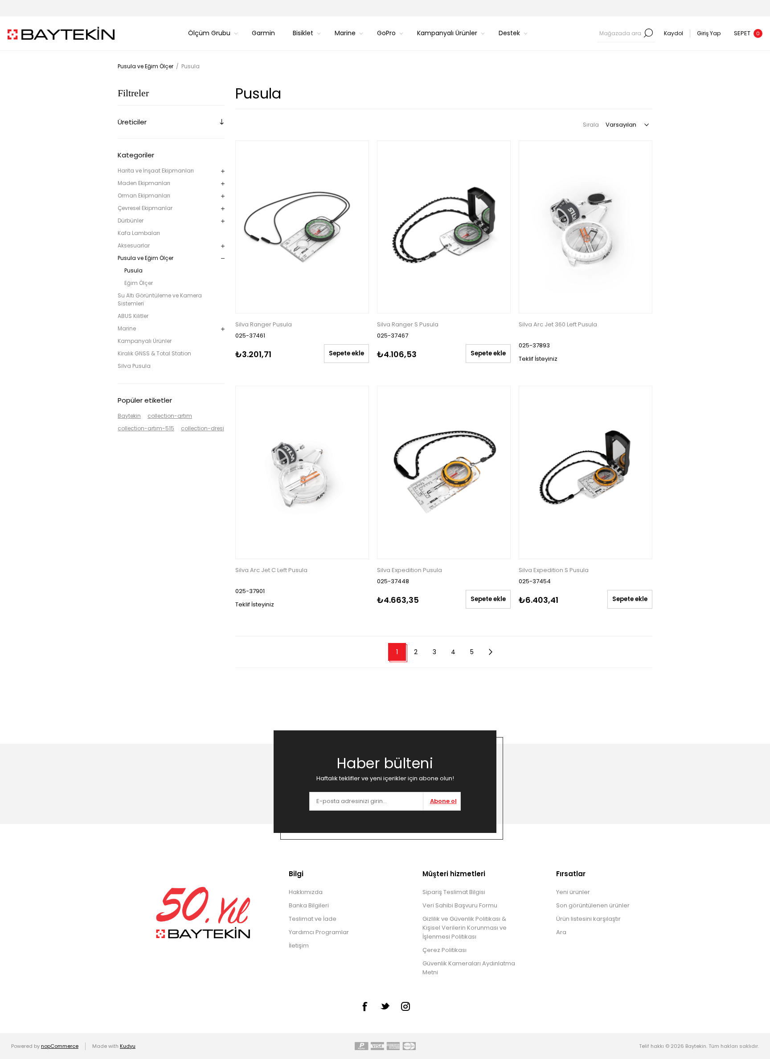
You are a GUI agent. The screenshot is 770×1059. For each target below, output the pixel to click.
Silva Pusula (134, 366)
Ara (648, 33)
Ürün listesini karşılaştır (588, 919)
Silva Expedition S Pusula (554, 570)
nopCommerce (59, 1046)
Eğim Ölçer (138, 283)
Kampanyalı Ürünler (145, 341)
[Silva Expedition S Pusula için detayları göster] (585, 472)
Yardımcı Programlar (319, 932)
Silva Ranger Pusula (263, 324)
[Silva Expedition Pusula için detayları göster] (443, 472)
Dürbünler (130, 220)
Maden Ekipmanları (144, 183)
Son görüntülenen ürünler (593, 905)
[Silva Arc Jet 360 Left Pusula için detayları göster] (585, 227)
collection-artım (169, 416)
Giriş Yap (709, 33)
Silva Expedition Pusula (409, 570)
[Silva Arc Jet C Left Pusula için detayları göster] (302, 472)
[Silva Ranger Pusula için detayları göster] (302, 227)
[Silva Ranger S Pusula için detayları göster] (443, 227)
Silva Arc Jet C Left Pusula (271, 570)
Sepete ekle (346, 353)
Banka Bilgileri (309, 905)
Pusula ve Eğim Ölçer (145, 258)
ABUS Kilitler (133, 316)
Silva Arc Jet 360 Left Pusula (558, 324)
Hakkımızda (306, 892)
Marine (127, 328)
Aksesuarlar (134, 245)
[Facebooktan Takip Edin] (364, 1006)
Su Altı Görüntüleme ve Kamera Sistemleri (160, 299)
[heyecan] (385, 1006)
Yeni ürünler (573, 892)
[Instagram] (405, 1006)
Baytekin (129, 416)
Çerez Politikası (444, 950)
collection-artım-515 (146, 428)
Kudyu (127, 1046)
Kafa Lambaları (139, 233)
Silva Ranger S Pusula (407, 324)
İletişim (299, 945)
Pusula (133, 270)
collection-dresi (202, 428)
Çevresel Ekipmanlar (145, 208)
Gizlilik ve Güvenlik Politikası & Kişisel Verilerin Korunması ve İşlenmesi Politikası (464, 928)
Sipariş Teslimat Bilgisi (453, 892)
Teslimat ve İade (312, 919)
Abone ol (443, 801)
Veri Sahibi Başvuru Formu (459, 905)
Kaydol (673, 33)
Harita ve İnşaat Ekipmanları (156, 170)
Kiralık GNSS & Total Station (154, 353)
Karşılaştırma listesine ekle (243, 149)
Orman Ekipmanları (144, 195)
